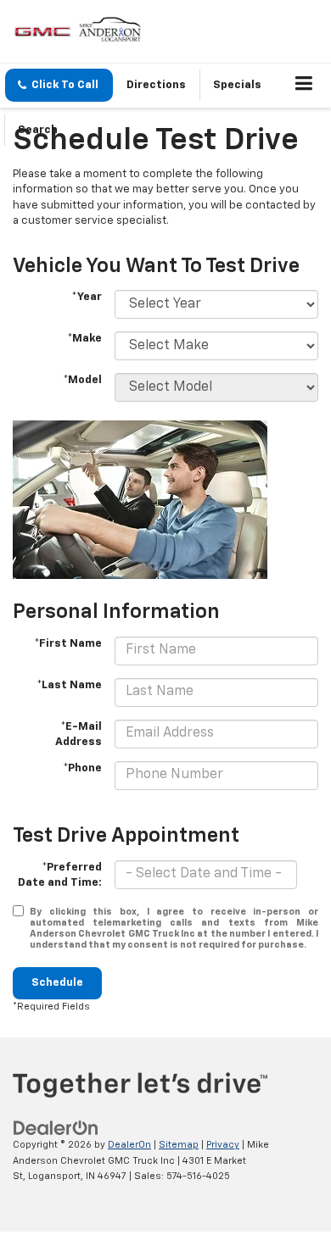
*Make (84, 338)
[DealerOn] (56, 1128)
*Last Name (69, 685)
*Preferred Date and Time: (60, 875)
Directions (156, 85)
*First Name (68, 643)
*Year (86, 297)
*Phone (82, 768)
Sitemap (179, 1144)
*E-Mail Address (78, 734)
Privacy (222, 1144)
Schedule (57, 982)
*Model (82, 380)
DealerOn (129, 1144)
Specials (237, 85)
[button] (59, 85)
